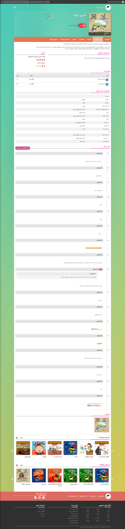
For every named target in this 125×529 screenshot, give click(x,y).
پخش (80, 25)
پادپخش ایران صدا (73, 523)
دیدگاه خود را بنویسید (21, 148)
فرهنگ (87, 516)
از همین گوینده (54, 39)
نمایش (97, 520)
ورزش (87, 520)
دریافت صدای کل (73, 25)
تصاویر (74, 39)
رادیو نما (43, 516)
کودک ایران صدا (74, 509)
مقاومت (108, 520)
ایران (88, 509)
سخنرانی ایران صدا (73, 520)
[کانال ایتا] (39, 498)
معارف (87, 518)
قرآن (109, 518)
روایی (49, 16)
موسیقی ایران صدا (73, 516)
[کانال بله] (35, 498)
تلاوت (87, 511)
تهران (108, 514)
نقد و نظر (107, 146)
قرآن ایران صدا (74, 514)
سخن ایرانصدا (98, 39)
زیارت (88, 514)
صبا (98, 516)
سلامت (107, 516)
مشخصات (81, 39)
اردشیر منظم (47, 14)
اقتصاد (97, 509)
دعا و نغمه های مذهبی (73, 518)
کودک (46, 18)
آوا (108, 509)
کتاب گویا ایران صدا (73, 511)
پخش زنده (42, 514)
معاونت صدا (42, 509)
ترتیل (98, 511)
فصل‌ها (89, 39)
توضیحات (107, 39)
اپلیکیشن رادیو (41, 511)
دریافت (30, 79)
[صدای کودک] (43, 498)
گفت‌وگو (97, 518)
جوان (98, 514)
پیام (108, 511)
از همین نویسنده (65, 39)
